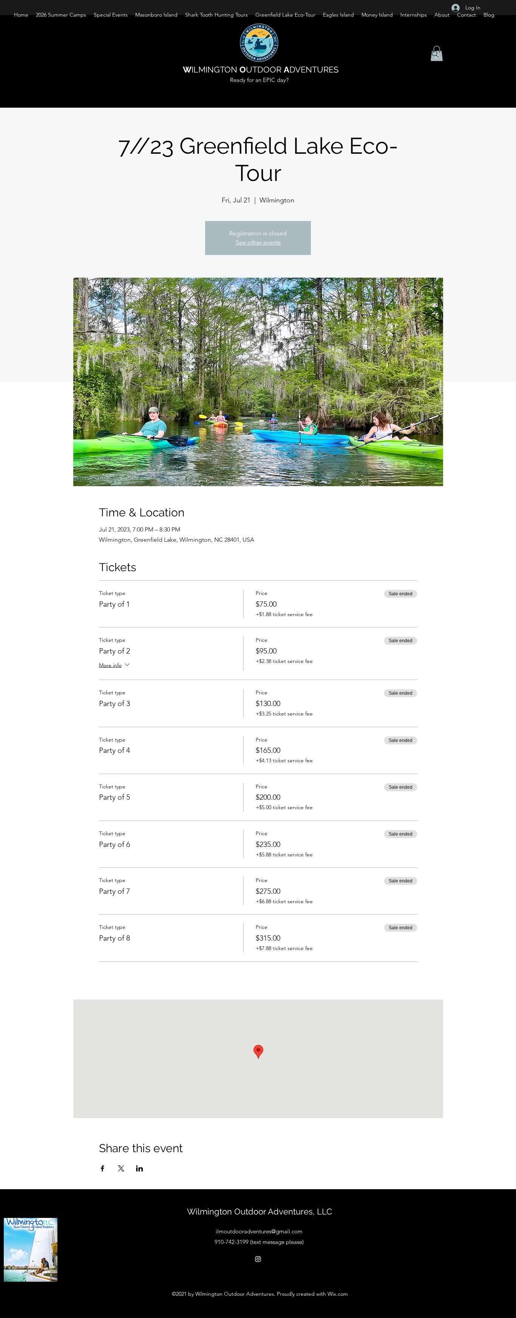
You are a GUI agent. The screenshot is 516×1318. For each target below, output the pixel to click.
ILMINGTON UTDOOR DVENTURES (260, 69)
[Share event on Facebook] (102, 1168)
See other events (258, 242)
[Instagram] (258, 1259)
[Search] (435, 54)
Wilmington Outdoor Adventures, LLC (259, 1211)
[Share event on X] (121, 1168)
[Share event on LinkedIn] (139, 1168)
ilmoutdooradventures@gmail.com (259, 1231)
